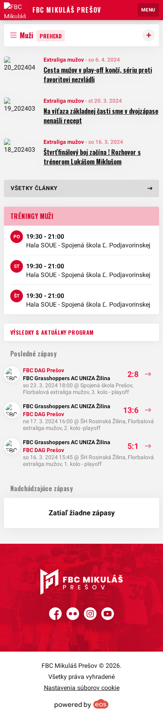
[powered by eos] (81, 704)
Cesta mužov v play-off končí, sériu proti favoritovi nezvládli (98, 74)
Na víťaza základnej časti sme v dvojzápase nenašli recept (101, 115)
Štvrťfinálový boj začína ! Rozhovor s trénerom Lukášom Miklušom (92, 156)
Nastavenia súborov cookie (81, 688)
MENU (148, 10)
